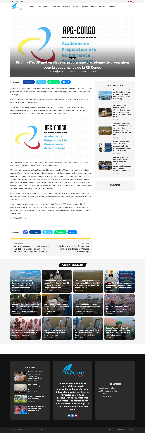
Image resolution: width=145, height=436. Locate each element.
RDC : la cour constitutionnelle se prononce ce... (35, 387)
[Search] (133, 7)
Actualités (55, 7)
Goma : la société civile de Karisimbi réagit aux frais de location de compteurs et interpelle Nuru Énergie (122, 94)
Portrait (111, 7)
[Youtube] (131, 2)
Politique (66, 7)
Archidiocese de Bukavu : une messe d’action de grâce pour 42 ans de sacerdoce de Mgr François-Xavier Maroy (122, 111)
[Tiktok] (134, 2)
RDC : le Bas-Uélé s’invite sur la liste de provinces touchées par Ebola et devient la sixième (87, 332)
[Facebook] (128, 2)
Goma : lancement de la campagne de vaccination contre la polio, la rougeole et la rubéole (25, 332)
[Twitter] (72, 415)
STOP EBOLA (43, 7)
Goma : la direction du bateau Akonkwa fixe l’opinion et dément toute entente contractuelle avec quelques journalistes (87, 307)
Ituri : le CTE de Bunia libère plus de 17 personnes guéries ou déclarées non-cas (56, 332)
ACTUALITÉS (121, 430)
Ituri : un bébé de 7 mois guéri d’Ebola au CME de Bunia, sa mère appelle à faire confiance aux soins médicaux (56, 307)
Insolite (102, 7)
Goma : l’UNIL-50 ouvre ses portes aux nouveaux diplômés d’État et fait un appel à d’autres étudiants (122, 146)
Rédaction (61, 71)
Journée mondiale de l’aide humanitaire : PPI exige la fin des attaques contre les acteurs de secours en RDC (122, 129)
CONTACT (132, 430)
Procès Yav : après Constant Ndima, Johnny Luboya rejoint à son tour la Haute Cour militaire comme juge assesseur (118, 331)
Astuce (93, 7)
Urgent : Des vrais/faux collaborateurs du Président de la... (36, 408)
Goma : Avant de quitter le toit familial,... (36, 398)
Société (75, 7)
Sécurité (85, 7)
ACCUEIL (33, 7)
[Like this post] (26, 232)
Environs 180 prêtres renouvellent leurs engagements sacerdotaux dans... (35, 375)
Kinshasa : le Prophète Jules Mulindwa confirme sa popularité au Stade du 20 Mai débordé (118, 308)
